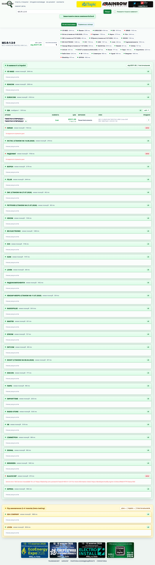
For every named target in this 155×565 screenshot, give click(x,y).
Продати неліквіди (37, 2)
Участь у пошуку (21, 2)
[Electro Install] (91, 550)
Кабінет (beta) (20, 6)
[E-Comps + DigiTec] (120, 550)
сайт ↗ (146, 110)
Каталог (65, 561)
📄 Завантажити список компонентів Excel (77, 16)
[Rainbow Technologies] (114, 4)
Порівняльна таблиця (85, 24)
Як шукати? (50, 2)
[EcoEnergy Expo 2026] (34, 550)
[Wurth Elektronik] (140, 4)
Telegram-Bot (54, 561)
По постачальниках (69, 24)
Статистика (102, 561)
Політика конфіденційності (82, 561)
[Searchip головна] (8, 4)
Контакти (60, 2)
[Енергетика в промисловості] (63, 550)
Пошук (107, 12)
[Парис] (88, 4)
